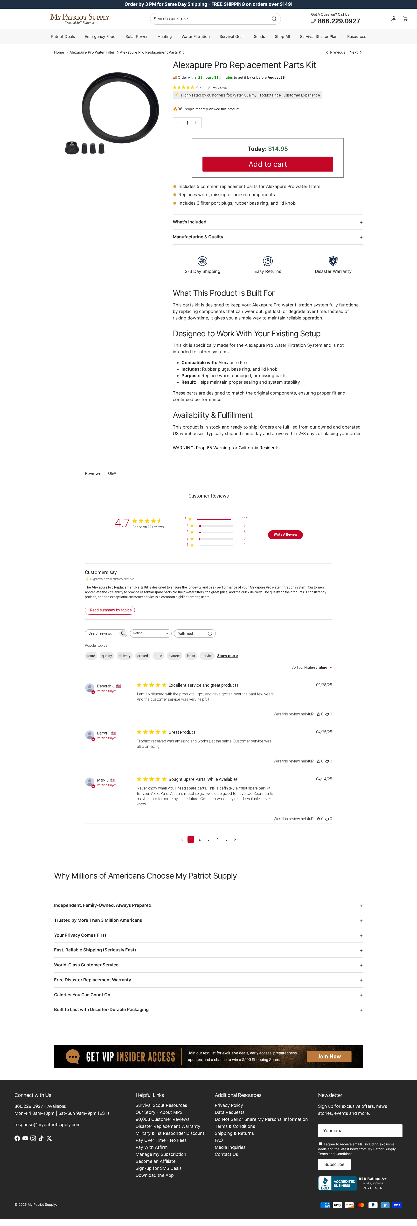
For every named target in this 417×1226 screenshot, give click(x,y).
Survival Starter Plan (318, 36)
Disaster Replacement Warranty (168, 1126)
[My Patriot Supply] (79, 19)
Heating (165, 36)
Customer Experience (302, 95)
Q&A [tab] (112, 473)
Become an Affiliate (155, 1161)
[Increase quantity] (197, 123)
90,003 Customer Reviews (162, 1119)
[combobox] (215, 19)
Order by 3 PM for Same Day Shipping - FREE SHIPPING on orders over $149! (208, 4)
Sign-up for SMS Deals (158, 1168)
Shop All (282, 36)
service (207, 656)
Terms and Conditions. (335, 1154)
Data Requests (229, 1112)
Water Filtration (196, 36)
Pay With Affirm (152, 1147)
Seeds (259, 36)
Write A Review (285, 534)
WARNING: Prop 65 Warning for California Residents (226, 447)
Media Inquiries (230, 1147)
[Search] (274, 18)
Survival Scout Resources (161, 1105)
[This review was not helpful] (327, 714)
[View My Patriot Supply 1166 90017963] (353, 1188)
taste (91, 656)
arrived (142, 656)
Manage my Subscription (161, 1154)
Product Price (269, 95)
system (174, 656)
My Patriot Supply (42, 1204)
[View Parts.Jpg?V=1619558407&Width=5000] (108, 114)
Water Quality (244, 95)
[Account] (394, 19)
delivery (125, 656)
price (158, 656)
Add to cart (268, 164)
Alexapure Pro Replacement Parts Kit (152, 52)
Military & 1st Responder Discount (170, 1133)
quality (107, 656)
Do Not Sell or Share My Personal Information (261, 1119)
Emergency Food (100, 36)
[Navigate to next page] (235, 839)
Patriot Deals (63, 36)
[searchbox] (101, 633)
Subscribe (334, 1164)
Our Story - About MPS (159, 1112)
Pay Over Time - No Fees (161, 1140)
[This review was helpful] (318, 714)
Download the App (155, 1175)
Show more (227, 655)
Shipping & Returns (234, 1133)
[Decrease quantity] (177, 123)
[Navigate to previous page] (182, 839)
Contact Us (226, 1154)
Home (59, 52)
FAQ (219, 1140)
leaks (191, 656)
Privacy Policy (229, 1105)
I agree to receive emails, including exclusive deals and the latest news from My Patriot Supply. (357, 1149)
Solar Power (136, 36)
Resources (356, 36)
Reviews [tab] (93, 473)
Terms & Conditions (235, 1126)
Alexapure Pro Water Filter (92, 52)
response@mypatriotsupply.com (47, 1124)
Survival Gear (232, 36)
